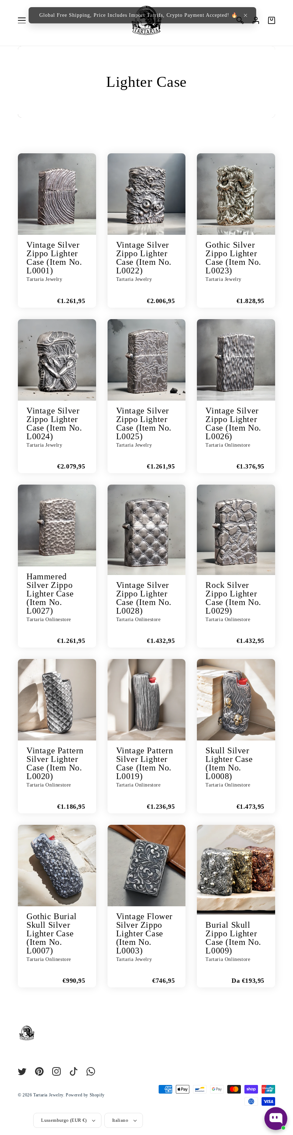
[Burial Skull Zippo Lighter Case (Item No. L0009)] (236, 870)
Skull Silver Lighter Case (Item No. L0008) (229, 763)
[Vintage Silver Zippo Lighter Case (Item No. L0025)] (147, 360)
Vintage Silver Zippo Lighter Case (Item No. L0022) (144, 257)
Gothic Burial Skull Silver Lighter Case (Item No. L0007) (51, 933)
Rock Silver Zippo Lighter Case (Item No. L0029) (233, 597)
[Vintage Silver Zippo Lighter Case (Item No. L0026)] (236, 360)
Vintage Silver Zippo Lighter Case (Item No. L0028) (144, 597)
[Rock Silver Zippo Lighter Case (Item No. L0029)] (236, 530)
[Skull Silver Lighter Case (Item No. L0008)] (236, 699)
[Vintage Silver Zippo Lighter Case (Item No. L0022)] (147, 194)
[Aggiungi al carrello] (27, 299)
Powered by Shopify (85, 1094)
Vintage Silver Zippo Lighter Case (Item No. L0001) (54, 257)
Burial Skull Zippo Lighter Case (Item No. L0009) (233, 937)
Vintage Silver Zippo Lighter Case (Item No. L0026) (233, 423)
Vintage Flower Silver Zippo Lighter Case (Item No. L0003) (144, 933)
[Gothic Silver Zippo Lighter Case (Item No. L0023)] (236, 194)
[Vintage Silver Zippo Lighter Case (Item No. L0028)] (147, 530)
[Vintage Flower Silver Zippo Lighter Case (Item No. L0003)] (147, 865)
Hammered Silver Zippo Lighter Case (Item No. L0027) (50, 593)
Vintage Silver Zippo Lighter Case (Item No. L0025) (144, 423)
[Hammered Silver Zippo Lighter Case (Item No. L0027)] (57, 525)
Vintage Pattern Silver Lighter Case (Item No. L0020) (55, 763)
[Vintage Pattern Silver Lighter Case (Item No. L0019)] (147, 699)
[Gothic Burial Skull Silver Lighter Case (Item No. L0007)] (57, 865)
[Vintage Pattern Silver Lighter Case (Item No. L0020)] (57, 699)
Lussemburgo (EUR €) (64, 1120)
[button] (245, 15)
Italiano (120, 1120)
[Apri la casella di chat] (275, 1118)
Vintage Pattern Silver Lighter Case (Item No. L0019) (144, 763)
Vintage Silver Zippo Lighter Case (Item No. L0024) (54, 423)
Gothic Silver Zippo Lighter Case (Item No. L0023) (233, 257)
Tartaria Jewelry (48, 1094)
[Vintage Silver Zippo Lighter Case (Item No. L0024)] (57, 360)
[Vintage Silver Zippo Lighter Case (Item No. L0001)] (57, 194)
